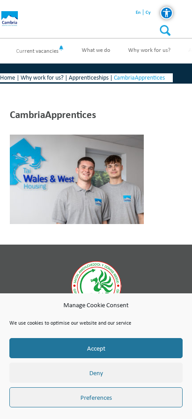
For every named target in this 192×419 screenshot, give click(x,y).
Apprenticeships (89, 77)
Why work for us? (149, 50)
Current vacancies (37, 50)
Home (7, 77)
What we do (96, 50)
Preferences (96, 398)
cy (148, 12)
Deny (96, 373)
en (138, 12)
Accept (96, 348)
